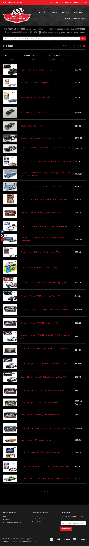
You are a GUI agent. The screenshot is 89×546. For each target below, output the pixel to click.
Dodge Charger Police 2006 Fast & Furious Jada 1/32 (43, 377)
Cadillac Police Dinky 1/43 (31, 126)
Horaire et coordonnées (75, 19)
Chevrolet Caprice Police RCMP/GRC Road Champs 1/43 (44, 199)
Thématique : (29, 55)
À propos (65, 12)
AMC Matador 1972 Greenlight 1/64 (35, 83)
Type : (5, 55)
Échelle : (66, 55)
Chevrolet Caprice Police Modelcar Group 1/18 (40, 187)
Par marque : (54, 55)
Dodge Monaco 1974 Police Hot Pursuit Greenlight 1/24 (44, 478)
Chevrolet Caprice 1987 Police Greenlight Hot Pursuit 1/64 (46, 161)
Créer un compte (79, 2)
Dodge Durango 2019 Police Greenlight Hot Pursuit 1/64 (45, 467)
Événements (78, 12)
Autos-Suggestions (27, 539)
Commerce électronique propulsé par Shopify (20, 541)
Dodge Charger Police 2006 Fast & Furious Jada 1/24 (43, 364)
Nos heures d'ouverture (12, 522)
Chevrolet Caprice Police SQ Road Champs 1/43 (41, 213)
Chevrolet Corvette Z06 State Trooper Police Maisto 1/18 (45, 226)
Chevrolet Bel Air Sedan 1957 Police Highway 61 (41, 138)
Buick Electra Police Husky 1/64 (34, 113)
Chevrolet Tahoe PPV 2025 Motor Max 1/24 (39, 323)
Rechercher (7, 516)
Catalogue (53, 12)
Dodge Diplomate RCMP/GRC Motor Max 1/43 (40, 452)
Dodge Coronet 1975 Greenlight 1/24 (36, 440)
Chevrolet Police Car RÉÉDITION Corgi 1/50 (39, 267)
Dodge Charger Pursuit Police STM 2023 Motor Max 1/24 (45, 428)
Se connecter (66, 2)
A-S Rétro (19, 2)
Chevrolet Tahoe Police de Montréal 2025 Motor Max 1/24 (46, 310)
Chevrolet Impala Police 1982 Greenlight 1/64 (40, 252)
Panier (55, 3)
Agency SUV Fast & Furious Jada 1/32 (36, 70)
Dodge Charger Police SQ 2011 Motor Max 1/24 (41, 403)
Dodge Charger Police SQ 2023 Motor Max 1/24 (41, 415)
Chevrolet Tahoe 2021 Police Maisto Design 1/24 (41, 296)
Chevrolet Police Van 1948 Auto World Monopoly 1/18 (44, 283)
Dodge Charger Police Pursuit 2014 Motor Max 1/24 (43, 391)
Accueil (42, 12)
